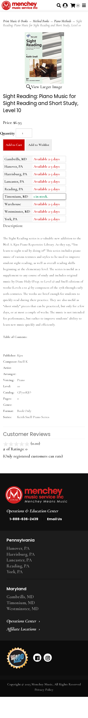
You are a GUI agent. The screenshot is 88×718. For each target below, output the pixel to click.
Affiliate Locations (21, 629)
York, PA (15, 571)
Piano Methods (62, 21)
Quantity (7, 133)
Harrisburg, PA (21, 554)
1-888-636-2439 (24, 519)
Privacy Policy (44, 690)
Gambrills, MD (20, 596)
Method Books (41, 21)
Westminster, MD (22, 608)
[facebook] (37, 657)
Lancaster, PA (19, 560)
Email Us (54, 519)
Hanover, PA (18, 548)
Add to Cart (14, 145)
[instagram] (48, 657)
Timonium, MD (21, 602)
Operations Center (21, 621)
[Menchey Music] (42, 495)
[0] (72, 5)
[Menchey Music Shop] (20, 5)
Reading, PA (18, 566)
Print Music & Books (15, 21)
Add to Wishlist (38, 145)
